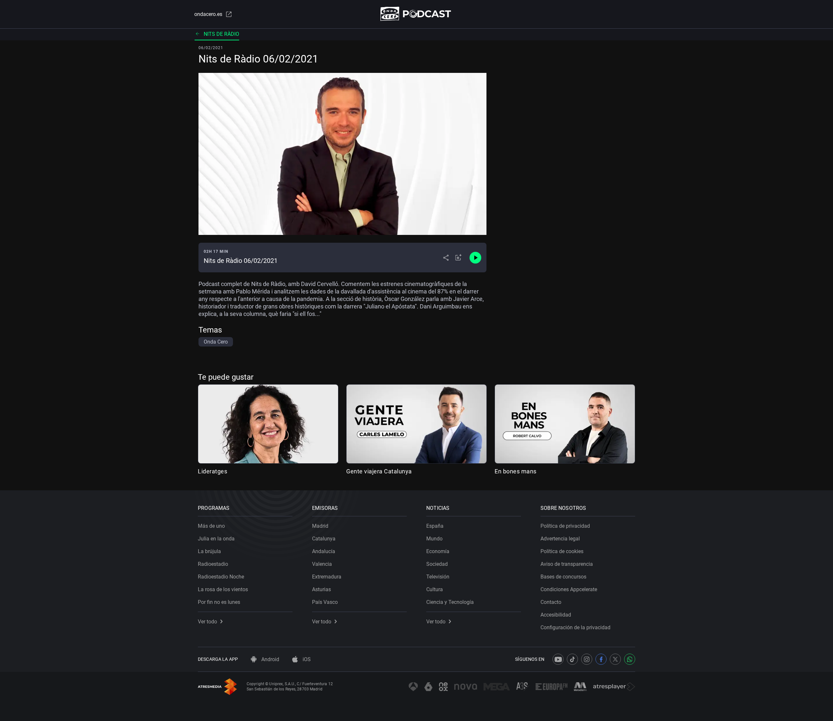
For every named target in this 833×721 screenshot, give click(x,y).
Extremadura (326, 577)
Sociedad (437, 564)
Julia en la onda (216, 539)
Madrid (320, 526)
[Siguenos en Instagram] (586, 659)
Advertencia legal (560, 539)
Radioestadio (213, 564)
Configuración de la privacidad (575, 627)
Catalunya (323, 539)
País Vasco (325, 602)
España (435, 526)
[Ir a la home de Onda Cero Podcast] (416, 13)
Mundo (434, 539)
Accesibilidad (555, 615)
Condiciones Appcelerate (568, 589)
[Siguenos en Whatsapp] (629, 659)
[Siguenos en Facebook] (601, 659)
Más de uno (211, 526)
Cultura (434, 589)
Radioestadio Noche (221, 577)
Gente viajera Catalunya (379, 471)
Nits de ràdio (221, 34)
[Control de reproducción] (475, 258)
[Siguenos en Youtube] (558, 659)
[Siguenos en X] (615, 659)
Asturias (321, 589)
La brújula (209, 551)
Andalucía (323, 551)
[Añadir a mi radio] (458, 257)
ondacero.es (208, 14)
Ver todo (207, 622)
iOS (306, 659)
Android (269, 659)
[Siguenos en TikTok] (572, 659)
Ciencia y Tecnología (450, 602)
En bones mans (516, 471)
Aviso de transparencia (566, 564)
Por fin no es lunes (219, 602)
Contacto (550, 602)
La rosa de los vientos (223, 589)
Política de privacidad (565, 526)
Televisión (437, 577)
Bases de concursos (563, 577)
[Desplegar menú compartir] (446, 257)
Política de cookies (561, 551)
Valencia (322, 564)
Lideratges (212, 471)
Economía (437, 551)
